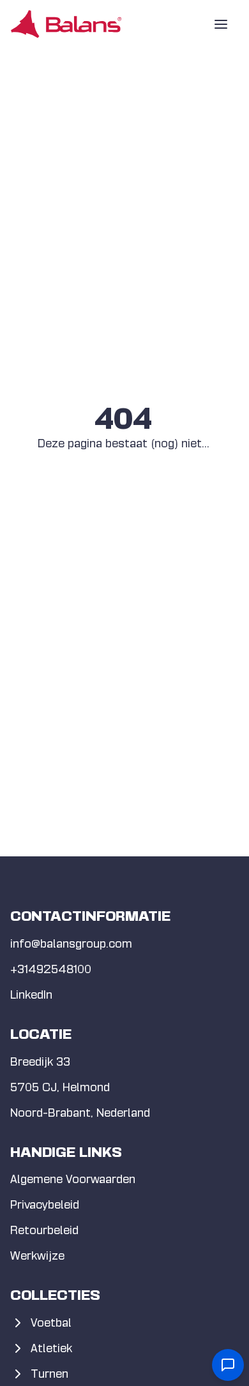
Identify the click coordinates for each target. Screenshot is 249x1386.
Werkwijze (37, 1255)
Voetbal (51, 1322)
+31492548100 (50, 969)
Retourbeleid (44, 1230)
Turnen (49, 1373)
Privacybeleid (44, 1204)
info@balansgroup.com (71, 943)
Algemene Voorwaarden (72, 1179)
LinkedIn (31, 994)
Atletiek (51, 1348)
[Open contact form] (228, 1365)
